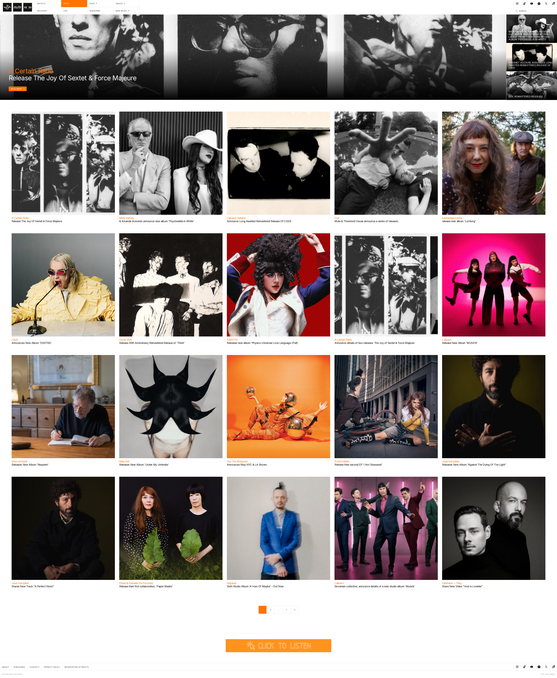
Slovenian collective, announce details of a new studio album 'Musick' (374, 586)
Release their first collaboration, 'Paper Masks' (146, 586)
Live (65, 11)
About (5, 667)
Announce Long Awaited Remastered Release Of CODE (259, 221)
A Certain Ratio (31, 71)
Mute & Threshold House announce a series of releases (366, 221)
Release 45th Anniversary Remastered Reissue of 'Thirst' (152, 342)
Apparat (231, 583)
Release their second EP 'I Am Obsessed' (358, 464)
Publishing (19, 667)
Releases (42, 11)
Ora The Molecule (237, 461)
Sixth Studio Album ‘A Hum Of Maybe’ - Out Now (255, 586)
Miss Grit (124, 461)
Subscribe (94, 11)
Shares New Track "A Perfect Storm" (33, 586)
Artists (41, 3)
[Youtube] (531, 3)
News (66, 3)
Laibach (446, 339)
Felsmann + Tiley (452, 583)
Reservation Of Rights (77, 667)
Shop (92, 3)
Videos (119, 3)
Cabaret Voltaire (236, 218)
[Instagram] (517, 3)
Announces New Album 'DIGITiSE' (32, 342)
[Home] (17, 7)
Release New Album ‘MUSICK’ (460, 342)
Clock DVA (125, 339)
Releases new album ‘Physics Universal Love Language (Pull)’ (262, 342)
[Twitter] (546, 3)
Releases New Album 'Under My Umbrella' (144, 464)
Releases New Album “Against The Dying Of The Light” (474, 464)
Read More (16, 89)
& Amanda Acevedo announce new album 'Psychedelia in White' (156, 221)
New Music (121, 11)
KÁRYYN (232, 339)
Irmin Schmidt (19, 461)
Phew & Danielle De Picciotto (136, 583)
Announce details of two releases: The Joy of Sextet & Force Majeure (374, 342)
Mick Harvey (126, 218)
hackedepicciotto (452, 218)
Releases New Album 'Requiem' (30, 464)
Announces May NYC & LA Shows (247, 464)
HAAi (15, 339)
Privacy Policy (52, 667)
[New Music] (553, 3)
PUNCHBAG (341, 461)
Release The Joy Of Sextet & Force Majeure (72, 78)
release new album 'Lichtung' (459, 221)
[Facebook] (538, 3)
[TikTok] (524, 3)
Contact (34, 667)
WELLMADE (550, 674)
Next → (295, 610)
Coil (336, 218)
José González (450, 461)
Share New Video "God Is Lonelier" (462, 586)
